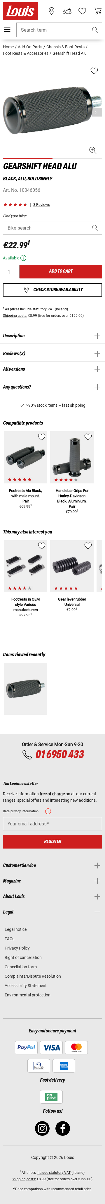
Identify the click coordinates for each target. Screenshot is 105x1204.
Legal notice (16, 929)
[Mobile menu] (7, 29)
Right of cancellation (23, 957)
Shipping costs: (15, 316)
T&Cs (9, 938)
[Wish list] (82, 11)
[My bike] (67, 11)
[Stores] (51, 11)
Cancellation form (21, 966)
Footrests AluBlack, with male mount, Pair (25, 495)
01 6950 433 (59, 755)
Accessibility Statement (26, 985)
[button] (95, 30)
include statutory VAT (37, 309)
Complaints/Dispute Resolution (33, 976)
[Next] (97, 112)
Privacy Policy (17, 948)
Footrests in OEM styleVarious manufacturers (25, 604)
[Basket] (97, 11)
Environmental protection (27, 995)
